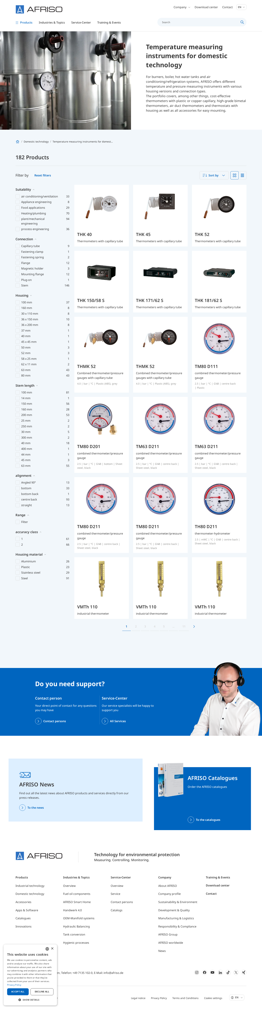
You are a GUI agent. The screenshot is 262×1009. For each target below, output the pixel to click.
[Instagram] (197, 972)
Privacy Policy (159, 998)
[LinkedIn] (220, 972)
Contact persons (54, 721)
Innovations (24, 926)
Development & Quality (174, 910)
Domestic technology (30, 894)
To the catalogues (208, 820)
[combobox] (214, 175)
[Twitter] (236, 972)
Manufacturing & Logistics (176, 918)
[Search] (242, 22)
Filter (24, 522)
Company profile (169, 894)
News (162, 951)
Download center (206, 7)
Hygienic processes (76, 943)
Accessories (23, 902)
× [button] (52, 948)
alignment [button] (23, 475)
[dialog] (30, 974)
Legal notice (138, 998)
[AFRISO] (39, 9)
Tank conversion (74, 934)
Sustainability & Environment (177, 902)
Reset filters (42, 175)
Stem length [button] (25, 385)
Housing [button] (22, 295)
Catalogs (116, 910)
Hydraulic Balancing (76, 926)
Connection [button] (24, 239)
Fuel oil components (76, 894)
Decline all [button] (42, 991)
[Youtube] (212, 972)
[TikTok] (228, 972)
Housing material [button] (29, 554)
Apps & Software (27, 910)
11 (184, 626)
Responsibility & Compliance (177, 926)
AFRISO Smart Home (77, 902)
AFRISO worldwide (170, 943)
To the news (35, 808)
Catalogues (23, 918)
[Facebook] (204, 972)
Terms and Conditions (185, 998)
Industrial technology (30, 886)
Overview (69, 886)
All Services (118, 721)
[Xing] (244, 972)
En (240, 7)
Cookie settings (213, 998)
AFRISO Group (168, 934)
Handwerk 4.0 (72, 910)
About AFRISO (167, 886)
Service (115, 894)
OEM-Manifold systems (78, 918)
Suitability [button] (23, 189)
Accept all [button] (18, 991)
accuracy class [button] (27, 532)
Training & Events (218, 877)
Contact (227, 7)
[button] (30, 1000)
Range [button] (20, 515)
